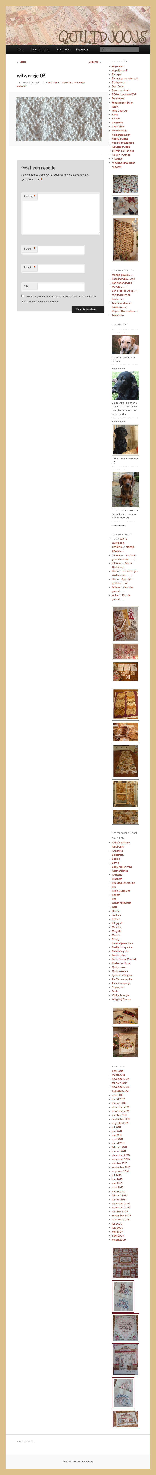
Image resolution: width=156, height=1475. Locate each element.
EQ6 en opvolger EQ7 (124, 94)
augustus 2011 (120, 1123)
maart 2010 (118, 1191)
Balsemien (118, 854)
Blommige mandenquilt (125, 78)
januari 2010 (119, 1199)
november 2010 (121, 1159)
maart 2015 (118, 1075)
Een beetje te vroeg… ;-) (125, 290)
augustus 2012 (120, 1091)
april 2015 (117, 1071)
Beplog (116, 858)
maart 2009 (119, 1239)
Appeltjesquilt (119, 70)
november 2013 (121, 1087)
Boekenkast (118, 82)
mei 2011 (117, 1135)
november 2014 (121, 1079)
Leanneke (117, 122)
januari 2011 (119, 1151)
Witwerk (116, 167)
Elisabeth (117, 879)
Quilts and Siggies (122, 975)
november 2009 (121, 1207)
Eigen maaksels (121, 90)
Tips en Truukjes (121, 154)
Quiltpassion (119, 967)
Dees (115, 571)
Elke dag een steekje (123, 883)
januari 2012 (119, 1103)
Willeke (116, 587)
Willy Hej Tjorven (121, 999)
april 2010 (117, 1187)
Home (21, 49)
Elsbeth (116, 895)
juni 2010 (117, 1179)
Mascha (116, 927)
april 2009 (118, 1235)
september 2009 (121, 1215)
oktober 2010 (119, 1163)
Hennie (116, 911)
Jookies (116, 915)
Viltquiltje (117, 158)
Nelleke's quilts (120, 951)
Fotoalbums (83, 49)
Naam (30, 249)
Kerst (115, 114)
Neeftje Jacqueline (122, 947)
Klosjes (116, 118)
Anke (115, 595)
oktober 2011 (119, 1115)
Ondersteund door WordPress (78, 1461)
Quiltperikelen (120, 971)
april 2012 (117, 1095)
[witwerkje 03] (59, 119)
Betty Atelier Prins (122, 866)
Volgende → (95, 61)
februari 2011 (119, 1147)
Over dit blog (63, 49)
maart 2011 (118, 1143)
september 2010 (121, 1167)
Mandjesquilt (119, 130)
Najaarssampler (121, 134)
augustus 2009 (121, 1219)
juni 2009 (117, 1227)
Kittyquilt (117, 923)
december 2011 (120, 1107)
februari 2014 (119, 1083)
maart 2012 (118, 1099)
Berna (115, 862)
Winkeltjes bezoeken (123, 162)
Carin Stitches (120, 870)
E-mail (30, 267)
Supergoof (118, 987)
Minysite (116, 931)
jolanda (116, 563)
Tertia (115, 991)
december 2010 (121, 1155)
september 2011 (121, 1119)
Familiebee (118, 98)
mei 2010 (117, 1183)
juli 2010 (117, 1175)
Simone (116, 555)
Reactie (30, 196)
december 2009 (121, 1203)
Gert (114, 907)
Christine (117, 874)
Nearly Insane (120, 138)
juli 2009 (117, 1223)
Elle (114, 887)
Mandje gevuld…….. (122, 274)
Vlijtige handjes (120, 995)
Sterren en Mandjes (123, 150)
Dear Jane (118, 86)
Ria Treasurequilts (122, 979)
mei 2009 (117, 1231)
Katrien (116, 919)
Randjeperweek (121, 146)
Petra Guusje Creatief (124, 959)
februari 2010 (119, 1195)
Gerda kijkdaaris (121, 903)
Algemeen (117, 66)
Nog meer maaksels (123, 142)
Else (114, 899)
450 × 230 (53, 82)
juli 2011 (116, 1127)
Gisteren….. (118, 315)
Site (26, 286)
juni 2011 (117, 1131)
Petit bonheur (119, 955)
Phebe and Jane (121, 963)
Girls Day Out (119, 110)
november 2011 (120, 1111)
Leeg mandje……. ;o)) (123, 278)
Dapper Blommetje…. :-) (125, 311)
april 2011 (117, 1139)
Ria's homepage (121, 983)
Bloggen (117, 74)
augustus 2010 (120, 1171)
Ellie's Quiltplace (121, 891)
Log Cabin (118, 126)
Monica (116, 935)
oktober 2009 (120, 1211)
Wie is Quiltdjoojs (40, 49)
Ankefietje (117, 850)
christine (117, 547)
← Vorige (21, 61)
